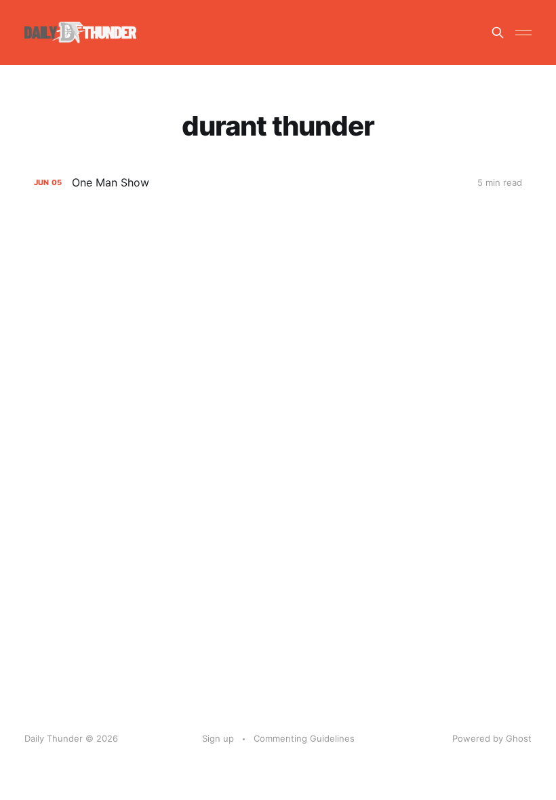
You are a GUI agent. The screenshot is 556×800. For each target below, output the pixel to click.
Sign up (218, 738)
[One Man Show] (278, 182)
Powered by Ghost (492, 738)
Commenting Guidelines (304, 738)
